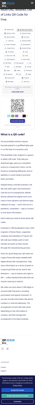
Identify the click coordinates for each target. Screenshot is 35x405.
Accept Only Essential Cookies (17, 396)
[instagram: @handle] (2, 349)
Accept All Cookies (17, 390)
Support (3, 371)
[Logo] (7, 4)
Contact (3, 367)
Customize (17, 401)
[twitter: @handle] (7, 349)
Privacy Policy (17, 385)
